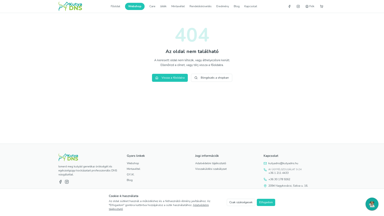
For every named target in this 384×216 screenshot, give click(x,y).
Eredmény (222, 6)
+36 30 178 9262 (279, 179)
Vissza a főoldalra (173, 78)
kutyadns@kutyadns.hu (283, 163)
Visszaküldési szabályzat (211, 169)
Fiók (311, 6)
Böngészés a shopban (215, 78)
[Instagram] (298, 6)
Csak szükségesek (241, 202)
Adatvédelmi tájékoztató (210, 163)
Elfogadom (266, 202)
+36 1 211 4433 (278, 173)
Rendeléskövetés (201, 6)
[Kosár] (322, 6)
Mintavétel (178, 6)
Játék (163, 6)
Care (152, 6)
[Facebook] (289, 6)
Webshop (134, 6)
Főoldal (115, 6)
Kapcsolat (250, 6)
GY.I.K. (130, 174)
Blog (237, 6)
